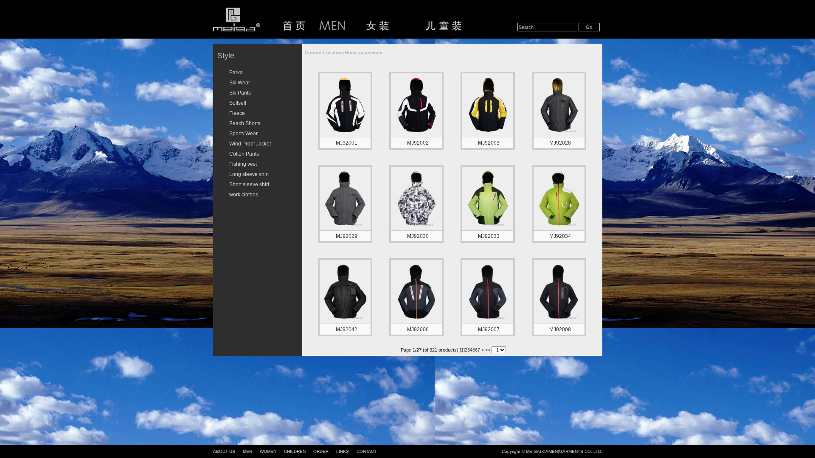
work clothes (243, 195)
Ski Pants (240, 93)
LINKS (342, 451)
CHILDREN (295, 451)
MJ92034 (560, 236)
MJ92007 (489, 329)
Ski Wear (239, 83)
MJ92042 (346, 329)
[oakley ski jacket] (416, 135)
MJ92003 (489, 143)
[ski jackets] (559, 228)
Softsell (237, 103)
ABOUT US (224, 451)
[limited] (487, 321)
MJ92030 (418, 236)
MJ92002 (418, 143)
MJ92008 (560, 329)
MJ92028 (560, 143)
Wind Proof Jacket (250, 144)
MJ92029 (346, 236)
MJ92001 (346, 143)
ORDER (321, 451)
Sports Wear (243, 134)
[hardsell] (559, 321)
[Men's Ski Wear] (345, 321)
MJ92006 (418, 329)
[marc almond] (416, 321)
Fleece (237, 113)
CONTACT (367, 451)
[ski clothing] (487, 228)
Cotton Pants (244, 154)
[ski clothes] (487, 135)
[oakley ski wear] (559, 135)
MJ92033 (489, 236)
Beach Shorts (244, 123)
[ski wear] (345, 228)
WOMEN (268, 451)
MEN (247, 451)
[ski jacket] (416, 228)
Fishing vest (243, 164)
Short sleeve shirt (249, 184)
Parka (236, 72)
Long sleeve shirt (249, 174)
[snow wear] (345, 135)
